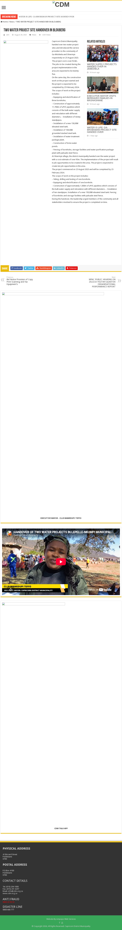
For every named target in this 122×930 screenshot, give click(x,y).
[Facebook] (59, 922)
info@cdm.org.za (15, 891)
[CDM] (61, 4)
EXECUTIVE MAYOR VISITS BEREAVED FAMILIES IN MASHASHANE (101, 98)
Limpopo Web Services (66, 919)
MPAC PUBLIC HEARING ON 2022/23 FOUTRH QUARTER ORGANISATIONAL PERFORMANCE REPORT (102, 282)
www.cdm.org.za (10, 893)
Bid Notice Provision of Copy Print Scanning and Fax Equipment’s (20, 280)
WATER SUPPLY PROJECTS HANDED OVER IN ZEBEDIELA (102, 66)
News (12, 22)
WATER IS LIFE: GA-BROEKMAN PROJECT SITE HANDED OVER (46, 17)
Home (5, 22)
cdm (7, 35)
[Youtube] (62, 922)
